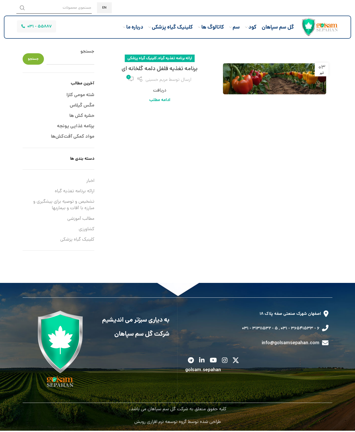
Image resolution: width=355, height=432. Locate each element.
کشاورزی (86, 228)
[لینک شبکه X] (235, 361)
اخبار (90, 180)
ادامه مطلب (159, 100)
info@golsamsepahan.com (290, 343)
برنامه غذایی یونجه (75, 126)
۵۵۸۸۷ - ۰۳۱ (39, 26)
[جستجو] (22, 8)
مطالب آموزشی (80, 218)
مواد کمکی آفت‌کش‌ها (72, 136)
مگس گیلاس (82, 105)
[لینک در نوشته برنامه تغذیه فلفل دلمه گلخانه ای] (274, 79)
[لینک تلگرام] (190, 361)
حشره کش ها (81, 115)
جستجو (87, 51)
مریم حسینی (157, 79)
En (104, 7)
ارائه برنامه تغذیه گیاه (175, 58)
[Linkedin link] (201, 361)
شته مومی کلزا (80, 94)
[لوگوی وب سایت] (318, 27)
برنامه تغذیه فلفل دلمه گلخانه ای (160, 68)
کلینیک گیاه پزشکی (142, 58)
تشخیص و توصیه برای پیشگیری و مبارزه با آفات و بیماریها (63, 204)
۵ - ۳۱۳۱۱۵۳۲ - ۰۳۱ (260, 328)
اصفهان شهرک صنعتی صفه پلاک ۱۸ (290, 314)
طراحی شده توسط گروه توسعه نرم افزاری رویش (177, 421)
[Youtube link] (213, 361)
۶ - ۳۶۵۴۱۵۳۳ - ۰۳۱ (300, 328)
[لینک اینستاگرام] (224, 361)
